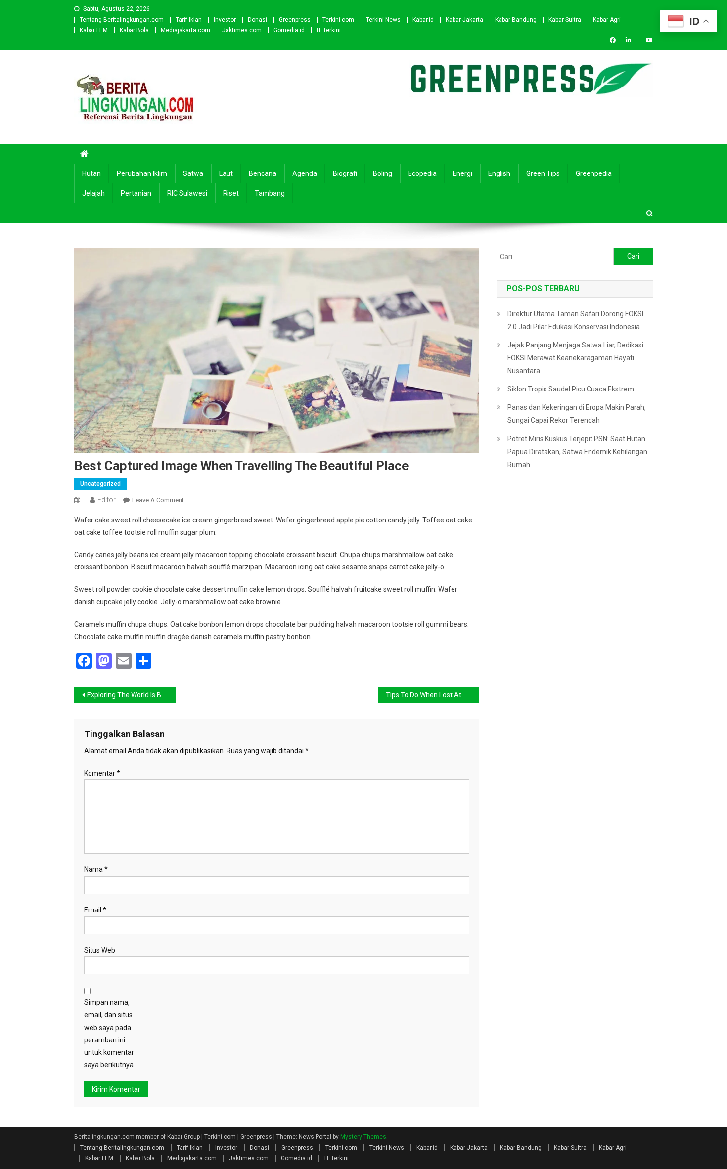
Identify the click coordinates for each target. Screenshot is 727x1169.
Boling (382, 173)
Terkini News (383, 19)
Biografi (345, 173)
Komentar (102, 773)
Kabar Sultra (564, 19)
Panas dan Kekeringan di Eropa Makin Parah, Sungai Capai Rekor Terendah (576, 413)
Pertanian (136, 193)
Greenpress (295, 19)
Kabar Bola (134, 30)
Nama (96, 869)
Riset (231, 193)
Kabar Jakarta (464, 19)
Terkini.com (338, 19)
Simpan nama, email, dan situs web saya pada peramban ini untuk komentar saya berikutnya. (109, 1033)
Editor (106, 500)
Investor (225, 19)
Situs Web (99, 950)
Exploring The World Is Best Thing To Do (131, 695)
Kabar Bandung (516, 19)
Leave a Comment (158, 500)
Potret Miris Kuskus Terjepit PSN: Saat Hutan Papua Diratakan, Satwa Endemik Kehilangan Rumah (577, 452)
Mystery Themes (363, 1136)
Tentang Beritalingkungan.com (122, 19)
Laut (226, 173)
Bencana (262, 173)
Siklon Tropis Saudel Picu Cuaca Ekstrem (570, 389)
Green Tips (543, 173)
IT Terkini (329, 30)
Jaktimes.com (242, 30)
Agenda (304, 173)
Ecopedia (422, 173)
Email (95, 910)
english (499, 173)
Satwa (193, 173)
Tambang (270, 193)
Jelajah (93, 193)
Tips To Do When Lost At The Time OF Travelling (432, 695)
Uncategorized (100, 483)
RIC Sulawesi (187, 193)
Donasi (257, 19)
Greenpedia (594, 173)
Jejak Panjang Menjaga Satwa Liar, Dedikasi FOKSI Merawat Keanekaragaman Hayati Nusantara (575, 358)
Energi (462, 173)
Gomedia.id (289, 30)
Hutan (91, 173)
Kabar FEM (94, 30)
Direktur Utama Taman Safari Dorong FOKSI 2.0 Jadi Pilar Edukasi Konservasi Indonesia (575, 320)
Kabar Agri (607, 19)
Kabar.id (423, 19)
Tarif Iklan (189, 19)
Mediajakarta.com (185, 30)
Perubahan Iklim (142, 173)
